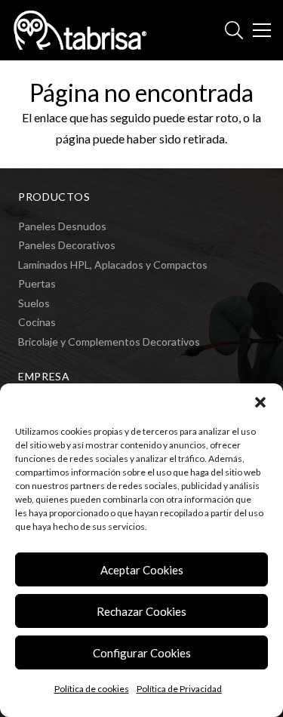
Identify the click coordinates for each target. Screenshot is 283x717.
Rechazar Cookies (141, 611)
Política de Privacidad (179, 688)
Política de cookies (91, 688)
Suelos (34, 303)
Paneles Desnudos (62, 226)
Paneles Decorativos (66, 244)
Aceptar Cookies (141, 570)
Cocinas (37, 321)
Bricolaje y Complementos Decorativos (109, 341)
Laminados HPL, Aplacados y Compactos (113, 264)
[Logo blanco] (80, 30)
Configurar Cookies (142, 653)
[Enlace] (234, 30)
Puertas (37, 283)
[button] (260, 402)
